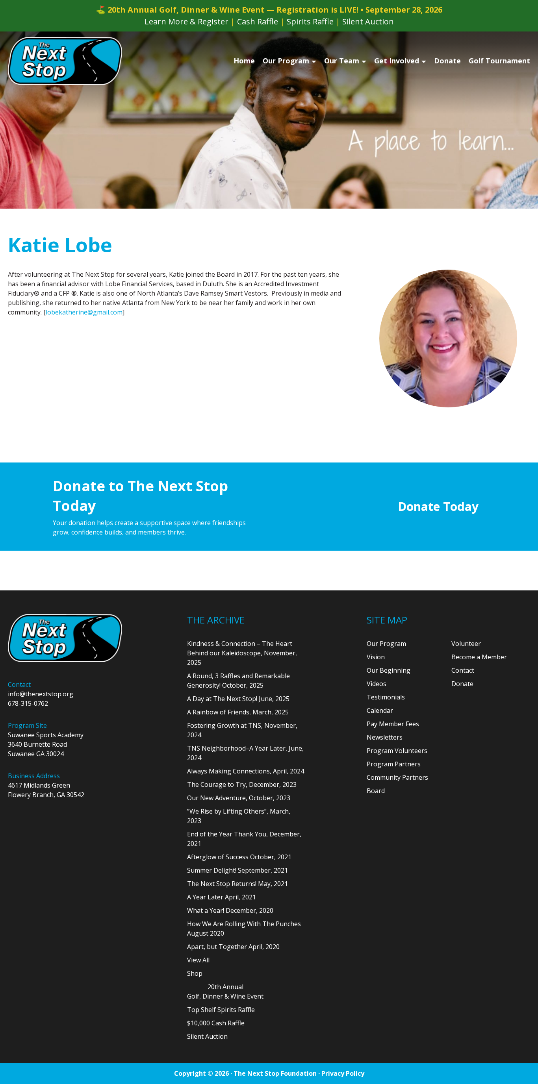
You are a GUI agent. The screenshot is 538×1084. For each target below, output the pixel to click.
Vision (376, 657)
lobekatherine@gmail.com (84, 312)
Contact (462, 670)
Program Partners (394, 764)
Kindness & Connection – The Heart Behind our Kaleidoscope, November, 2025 (242, 653)
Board (376, 790)
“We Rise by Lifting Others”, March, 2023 (238, 816)
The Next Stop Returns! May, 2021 (237, 883)
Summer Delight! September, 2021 (237, 870)
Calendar (380, 710)
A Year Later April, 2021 (221, 897)
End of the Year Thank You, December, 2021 (244, 839)
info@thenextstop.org (40, 694)
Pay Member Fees (393, 724)
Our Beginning (388, 670)
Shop (194, 973)
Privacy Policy (342, 1073)
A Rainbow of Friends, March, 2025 (238, 712)
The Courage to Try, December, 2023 (242, 784)
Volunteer (466, 643)
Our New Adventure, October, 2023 (238, 798)
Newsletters (385, 737)
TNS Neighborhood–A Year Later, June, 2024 (245, 753)
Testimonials (386, 697)
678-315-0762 (28, 703)
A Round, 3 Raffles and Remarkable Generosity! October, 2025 (238, 680)
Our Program (286, 60)
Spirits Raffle (310, 21)
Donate (447, 60)
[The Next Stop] (65, 61)
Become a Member (479, 657)
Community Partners (397, 777)
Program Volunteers (397, 750)
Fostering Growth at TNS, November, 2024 (242, 730)
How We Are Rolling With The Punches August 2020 (244, 928)
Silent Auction (368, 21)
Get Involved (396, 60)
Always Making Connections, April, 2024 (245, 771)
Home (244, 60)
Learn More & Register (186, 21)
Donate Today (438, 506)
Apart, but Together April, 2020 (233, 946)
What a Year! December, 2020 (230, 910)
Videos (376, 683)
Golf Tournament (499, 60)
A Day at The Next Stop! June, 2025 (238, 698)
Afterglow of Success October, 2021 (239, 857)
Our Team (341, 60)
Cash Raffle (257, 21)
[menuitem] (244, 61)
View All (198, 960)
